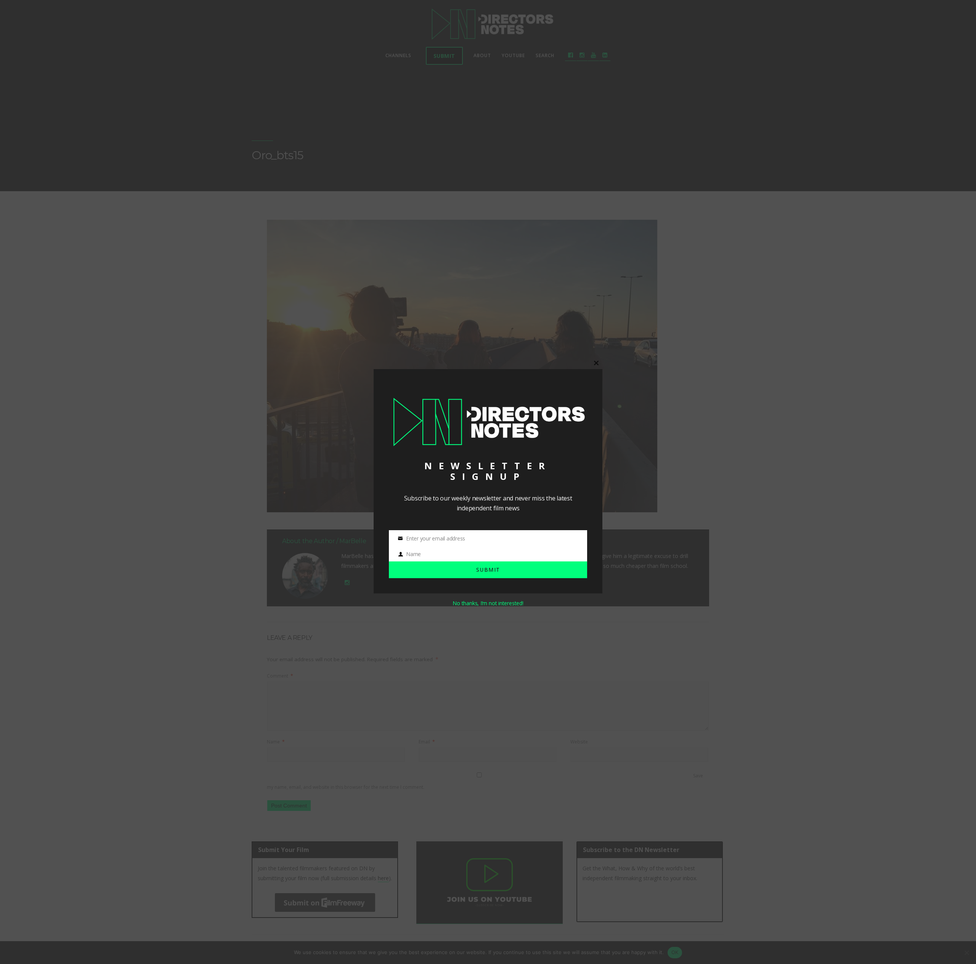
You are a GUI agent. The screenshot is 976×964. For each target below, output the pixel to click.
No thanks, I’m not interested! (488, 603)
